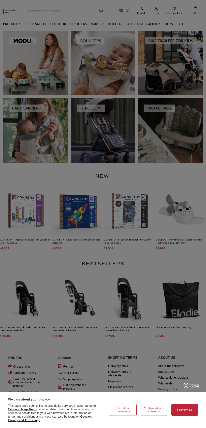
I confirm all (184, 409)
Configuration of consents (154, 410)
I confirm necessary (123, 410)
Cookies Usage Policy (22, 409)
